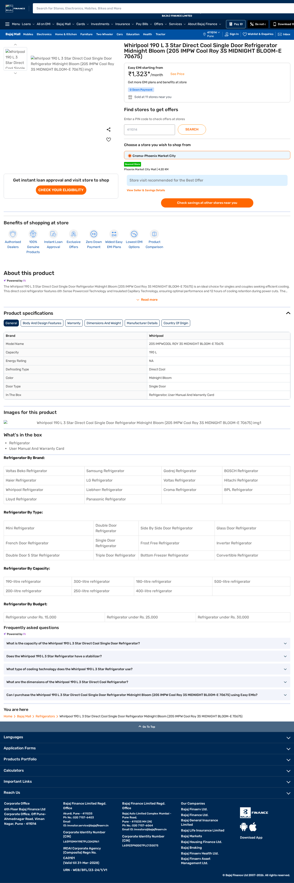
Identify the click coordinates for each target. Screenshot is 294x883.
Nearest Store (132, 164)
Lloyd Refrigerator (21, 499)
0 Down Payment (141, 89)
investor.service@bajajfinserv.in (87, 825)
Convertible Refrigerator (237, 555)
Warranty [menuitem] (74, 323)
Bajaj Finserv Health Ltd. (200, 853)
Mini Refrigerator (20, 528)
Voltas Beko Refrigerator (26, 471)
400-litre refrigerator (154, 591)
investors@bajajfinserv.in (150, 829)
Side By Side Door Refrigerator (167, 528)
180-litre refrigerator (153, 581)
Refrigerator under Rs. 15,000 (31, 617)
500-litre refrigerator (232, 581)
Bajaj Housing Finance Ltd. (201, 842)
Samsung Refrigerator (105, 471)
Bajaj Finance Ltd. (195, 815)
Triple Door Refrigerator (116, 555)
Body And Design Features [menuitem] (42, 323)
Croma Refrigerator (180, 490)
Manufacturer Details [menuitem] (142, 323)
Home (8, 716)
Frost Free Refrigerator (160, 543)
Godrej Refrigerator (180, 471)
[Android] (243, 826)
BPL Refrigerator (238, 490)
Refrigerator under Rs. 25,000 (132, 617)
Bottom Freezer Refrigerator (165, 555)
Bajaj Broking (191, 848)
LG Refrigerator (99, 480)
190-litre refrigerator (23, 581)
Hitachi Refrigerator (241, 480)
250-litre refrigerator (92, 591)
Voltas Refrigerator (179, 480)
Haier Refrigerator (21, 480)
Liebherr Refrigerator (104, 490)
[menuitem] (213, 34)
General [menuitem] (11, 323)
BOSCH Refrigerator (241, 471)
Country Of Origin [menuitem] (176, 323)
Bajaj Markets (191, 836)
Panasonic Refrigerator (106, 499)
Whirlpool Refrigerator (24, 490)
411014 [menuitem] (212, 32)
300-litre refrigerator (92, 581)
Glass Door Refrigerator (236, 528)
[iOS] (253, 826)
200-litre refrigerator (24, 591)
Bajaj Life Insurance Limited (202, 830)
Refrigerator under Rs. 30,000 (223, 617)
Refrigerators (45, 716)
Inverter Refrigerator (234, 543)
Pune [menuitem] (210, 36)
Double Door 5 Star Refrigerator (33, 555)
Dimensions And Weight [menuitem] (104, 323)
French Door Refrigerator (27, 543)
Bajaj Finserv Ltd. (194, 809)
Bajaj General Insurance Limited (199, 822)
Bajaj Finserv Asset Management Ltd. (195, 861)
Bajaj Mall (24, 716)
